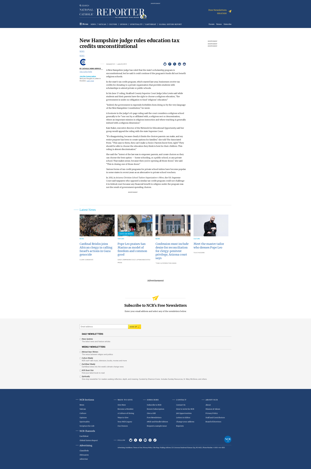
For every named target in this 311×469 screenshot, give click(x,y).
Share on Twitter (174, 64)
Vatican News (126, 234)
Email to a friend (179, 64)
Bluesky (130, 440)
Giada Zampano (123, 260)
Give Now (122, 405)
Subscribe (227, 24)
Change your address (185, 422)
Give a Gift (151, 413)
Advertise (84, 459)
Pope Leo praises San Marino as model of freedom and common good (132, 249)
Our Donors (123, 426)
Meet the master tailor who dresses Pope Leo (209, 245)
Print (184, 64)
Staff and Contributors (215, 417)
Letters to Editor (183, 417)
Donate (211, 24)
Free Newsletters (154, 417)
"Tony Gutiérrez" (162, 263)
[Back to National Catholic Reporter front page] (113, 14)
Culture (113, 24)
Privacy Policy (212, 413)
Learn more (90, 81)
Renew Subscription (155, 409)
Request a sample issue (157, 426)
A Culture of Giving (126, 413)
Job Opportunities (184, 413)
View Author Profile (86, 72)
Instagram (150, 440)
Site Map (156, 447)
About (208, 405)
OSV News (172, 263)
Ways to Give (123, 417)
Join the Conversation (88, 76)
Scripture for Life (87, 426)
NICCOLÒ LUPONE (135, 260)
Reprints (180, 426)
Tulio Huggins (199, 252)
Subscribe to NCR (154, 405)
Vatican (102, 24)
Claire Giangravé (86, 260)
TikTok (154, 440)
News (93, 24)
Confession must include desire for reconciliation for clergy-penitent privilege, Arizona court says (172, 251)
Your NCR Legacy (125, 422)
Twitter (135, 440)
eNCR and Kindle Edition (157, 422)
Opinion (123, 24)
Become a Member (126, 409)
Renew (219, 24)
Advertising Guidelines (125, 447)
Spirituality (136, 24)
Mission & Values (213, 409)
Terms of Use (137, 447)
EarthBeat (150, 24)
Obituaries (84, 455)
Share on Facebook (169, 64)
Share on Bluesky (164, 64)
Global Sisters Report (170, 24)
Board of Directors (213, 422)
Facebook (140, 440)
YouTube (145, 440)
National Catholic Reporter (227, 439)
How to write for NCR (185, 409)
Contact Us (180, 405)
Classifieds (84, 451)
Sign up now (222, 13)
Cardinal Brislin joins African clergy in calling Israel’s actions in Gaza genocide (96, 249)
